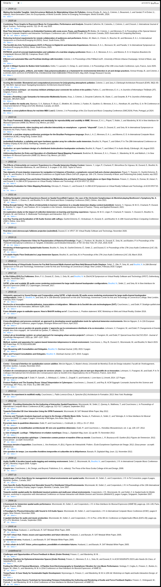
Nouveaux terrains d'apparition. (17, 445)
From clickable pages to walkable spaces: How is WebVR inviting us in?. (35, 311)
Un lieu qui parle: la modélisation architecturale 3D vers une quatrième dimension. (40, 428)
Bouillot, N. (138, 264)
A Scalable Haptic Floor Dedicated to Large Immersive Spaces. (31, 255)
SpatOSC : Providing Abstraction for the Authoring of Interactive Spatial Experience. (40, 404)
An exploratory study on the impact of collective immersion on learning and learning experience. (46, 212)
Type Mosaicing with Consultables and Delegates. (25, 349)
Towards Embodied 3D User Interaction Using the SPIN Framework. (33, 411)
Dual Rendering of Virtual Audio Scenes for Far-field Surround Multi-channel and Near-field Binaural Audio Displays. (55, 264)
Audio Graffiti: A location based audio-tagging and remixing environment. (36, 461)
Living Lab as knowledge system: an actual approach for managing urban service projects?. (44, 335)
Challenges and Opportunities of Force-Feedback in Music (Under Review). (36, 554)
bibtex (9, 16)
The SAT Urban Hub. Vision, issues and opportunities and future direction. (36, 535)
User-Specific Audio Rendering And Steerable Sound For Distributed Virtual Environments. (44, 485)
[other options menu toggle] (19, 3)
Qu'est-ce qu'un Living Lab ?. (16, 378)
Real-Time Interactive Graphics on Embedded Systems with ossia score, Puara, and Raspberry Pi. (47, 31)
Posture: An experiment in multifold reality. (22, 395)
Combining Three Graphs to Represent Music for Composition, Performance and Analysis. (43, 24)
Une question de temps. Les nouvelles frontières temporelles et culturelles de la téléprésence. (45, 452)
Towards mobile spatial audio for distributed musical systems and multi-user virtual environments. (47, 492)
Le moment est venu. (12, 540)
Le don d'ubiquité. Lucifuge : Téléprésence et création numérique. (32, 433)
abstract (24, 35)
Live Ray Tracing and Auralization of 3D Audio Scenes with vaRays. (33, 219)
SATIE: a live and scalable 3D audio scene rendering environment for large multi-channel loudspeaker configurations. (55, 283)
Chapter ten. (9, 468)
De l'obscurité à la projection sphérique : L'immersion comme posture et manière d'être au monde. (47, 438)
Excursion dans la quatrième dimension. (21, 423)
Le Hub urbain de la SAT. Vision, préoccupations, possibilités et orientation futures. (40, 545)
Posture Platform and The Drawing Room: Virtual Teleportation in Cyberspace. (38, 383)
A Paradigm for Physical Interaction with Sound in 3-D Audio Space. (33, 511)
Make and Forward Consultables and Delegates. (24, 354)
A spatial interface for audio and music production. (26, 518)
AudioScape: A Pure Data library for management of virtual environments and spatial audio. (44, 478)
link (4, 16)
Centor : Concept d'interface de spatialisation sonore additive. (31, 364)
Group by (7, 3)
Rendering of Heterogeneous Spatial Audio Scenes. (26, 248)
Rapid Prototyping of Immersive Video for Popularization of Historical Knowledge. (39, 241)
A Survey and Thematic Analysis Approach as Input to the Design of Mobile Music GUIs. (42, 416)
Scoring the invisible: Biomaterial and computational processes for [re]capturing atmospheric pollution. (49, 83)
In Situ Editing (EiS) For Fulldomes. (19, 276)
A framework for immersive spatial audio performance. (27, 504)
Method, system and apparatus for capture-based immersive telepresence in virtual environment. (46, 342)
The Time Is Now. (11, 530)
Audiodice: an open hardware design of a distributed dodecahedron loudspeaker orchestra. (44, 148)
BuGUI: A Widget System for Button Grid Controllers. (27, 66)
